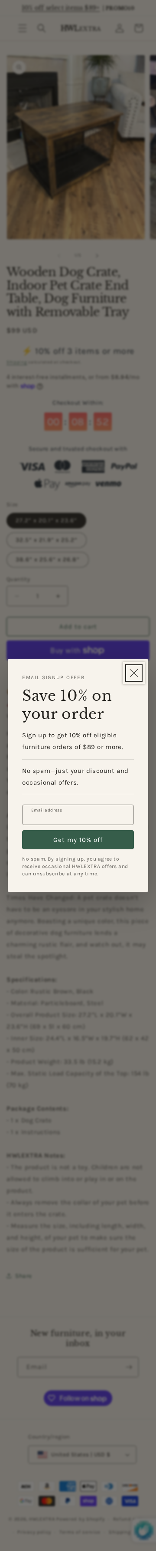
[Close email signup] (133, 673)
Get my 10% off (78, 840)
